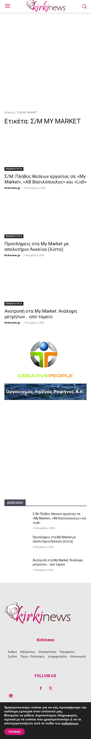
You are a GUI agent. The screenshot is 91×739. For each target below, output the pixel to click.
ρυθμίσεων (70, 723)
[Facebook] (40, 688)
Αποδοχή (14, 731)
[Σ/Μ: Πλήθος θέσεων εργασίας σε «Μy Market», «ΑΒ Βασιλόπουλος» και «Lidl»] (45, 150)
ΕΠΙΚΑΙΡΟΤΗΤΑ (14, 168)
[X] (50, 688)
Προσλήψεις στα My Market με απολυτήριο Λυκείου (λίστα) (36, 246)
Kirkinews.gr (12, 187)
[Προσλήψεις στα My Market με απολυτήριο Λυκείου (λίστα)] (45, 217)
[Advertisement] (45, 60)
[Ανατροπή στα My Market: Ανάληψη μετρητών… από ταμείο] (45, 285)
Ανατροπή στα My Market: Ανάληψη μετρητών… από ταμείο (40, 313)
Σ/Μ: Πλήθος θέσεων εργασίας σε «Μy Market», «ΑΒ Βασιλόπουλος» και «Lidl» (45, 179)
